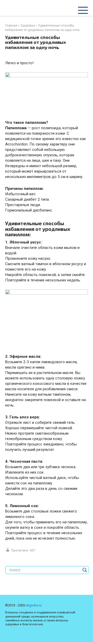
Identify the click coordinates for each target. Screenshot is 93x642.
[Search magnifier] (84, 570)
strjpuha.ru (34, 605)
